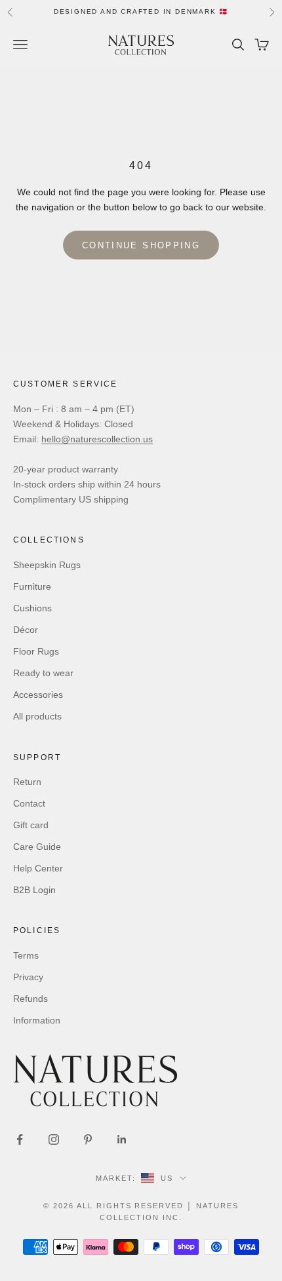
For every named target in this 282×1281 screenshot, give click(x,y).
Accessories (38, 694)
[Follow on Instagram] (53, 1139)
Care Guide (37, 846)
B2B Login (34, 890)
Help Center (38, 868)
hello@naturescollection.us (97, 439)
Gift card (31, 825)
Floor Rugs (36, 651)
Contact (29, 803)
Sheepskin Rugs (47, 565)
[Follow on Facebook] (19, 1139)
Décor (25, 629)
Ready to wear (43, 673)
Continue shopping (141, 245)
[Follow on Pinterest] (87, 1139)
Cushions (32, 608)
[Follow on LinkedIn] (122, 1139)
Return (27, 781)
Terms (26, 955)
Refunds (30, 998)
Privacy (28, 977)
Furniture (32, 586)
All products (37, 716)
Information (36, 1020)
